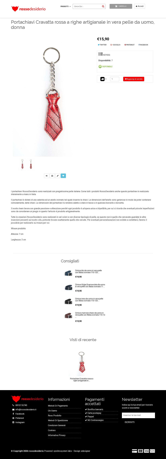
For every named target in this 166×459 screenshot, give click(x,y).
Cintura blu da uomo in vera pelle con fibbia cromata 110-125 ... (88, 271)
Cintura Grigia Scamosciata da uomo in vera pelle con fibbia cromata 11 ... (90, 286)
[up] (46, 175)
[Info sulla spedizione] (103, 79)
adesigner (85, 451)
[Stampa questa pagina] (52, 176)
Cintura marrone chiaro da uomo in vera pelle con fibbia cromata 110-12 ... (90, 315)
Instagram (20, 422)
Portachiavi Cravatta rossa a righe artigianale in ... (81, 380)
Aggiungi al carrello (135, 79)
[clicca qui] (58, 175)
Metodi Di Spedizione (58, 420)
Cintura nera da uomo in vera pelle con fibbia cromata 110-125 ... (89, 300)
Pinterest (19, 418)
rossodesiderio (36, 451)
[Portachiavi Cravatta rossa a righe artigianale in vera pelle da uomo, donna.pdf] (52, 175)
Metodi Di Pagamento (58, 406)
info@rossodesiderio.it (25, 409)
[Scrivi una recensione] (57, 176)
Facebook (19, 414)
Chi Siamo (52, 410)
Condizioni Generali (56, 425)
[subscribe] (129, 422)
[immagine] (22, 164)
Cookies (52, 430)
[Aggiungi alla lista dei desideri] (63, 176)
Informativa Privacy (56, 435)
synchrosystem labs (62, 451)
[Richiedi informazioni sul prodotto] (46, 176)
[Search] (103, 6)
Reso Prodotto (54, 415)
